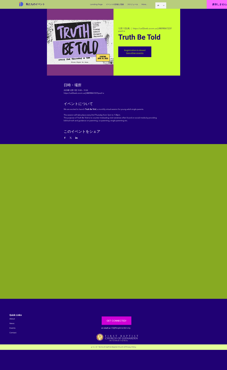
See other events (134, 53)
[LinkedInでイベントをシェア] (76, 138)
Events (12, 328)
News (11, 323)
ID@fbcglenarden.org (120, 328)
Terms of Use (103, 347)
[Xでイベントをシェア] (71, 138)
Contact (12, 332)
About (12, 319)
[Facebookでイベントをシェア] (65, 138)
